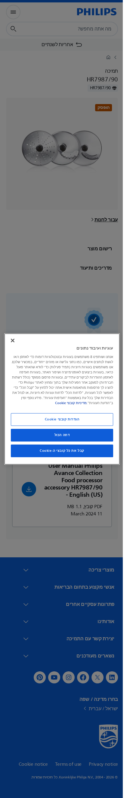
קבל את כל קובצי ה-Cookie (60, 451)
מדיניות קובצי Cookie (46, 403)
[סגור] (11, 340)
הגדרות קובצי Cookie (59, 419)
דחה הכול (59, 435)
